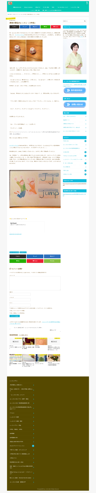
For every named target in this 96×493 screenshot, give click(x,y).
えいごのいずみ (47, 489)
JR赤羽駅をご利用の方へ (16, 384)
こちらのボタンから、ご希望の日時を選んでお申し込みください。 (74, 85)
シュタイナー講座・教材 (35, 10)
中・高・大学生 (46, 7)
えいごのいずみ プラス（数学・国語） (19, 399)
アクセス (12, 413)
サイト (10, 302)
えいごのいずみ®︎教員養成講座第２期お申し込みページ (21, 407)
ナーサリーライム (19, 34)
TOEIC (53, 7)
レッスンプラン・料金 (75, 7)
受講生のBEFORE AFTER (16, 441)
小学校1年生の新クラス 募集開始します (20, 453)
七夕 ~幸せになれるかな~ (69, 116)
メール (11, 297)
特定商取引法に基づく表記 (16, 462)
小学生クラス (37, 7)
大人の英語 (66, 166)
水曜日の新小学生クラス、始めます (71, 127)
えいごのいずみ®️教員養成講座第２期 (19, 403)
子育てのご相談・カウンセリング (18, 449)
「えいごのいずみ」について (62, 7)
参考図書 (12, 433)
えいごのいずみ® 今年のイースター (71, 131)
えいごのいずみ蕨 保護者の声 (18, 482)
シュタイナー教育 (14, 417)
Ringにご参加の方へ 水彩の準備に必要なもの (21, 389)
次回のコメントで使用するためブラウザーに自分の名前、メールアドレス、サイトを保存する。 (32, 308)
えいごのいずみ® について (70, 144)
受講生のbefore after (17, 7)
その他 (66, 152)
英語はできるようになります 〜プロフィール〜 (21, 472)
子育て (65, 170)
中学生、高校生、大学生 (16, 429)
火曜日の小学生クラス (68, 123)
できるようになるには (28, 7)
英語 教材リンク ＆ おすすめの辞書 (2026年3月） (52, 10)
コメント (12, 275)
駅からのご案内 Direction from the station (20, 477)
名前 (11, 292)
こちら (81, 36)
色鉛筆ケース (66, 120)
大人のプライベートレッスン (17, 445)
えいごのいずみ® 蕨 (15, 252)
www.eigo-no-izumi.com (15, 234)
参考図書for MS (14, 437)
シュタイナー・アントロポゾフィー (72, 159)
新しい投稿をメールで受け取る (17, 313)
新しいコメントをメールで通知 (17, 310)
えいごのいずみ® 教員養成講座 (71, 148)
